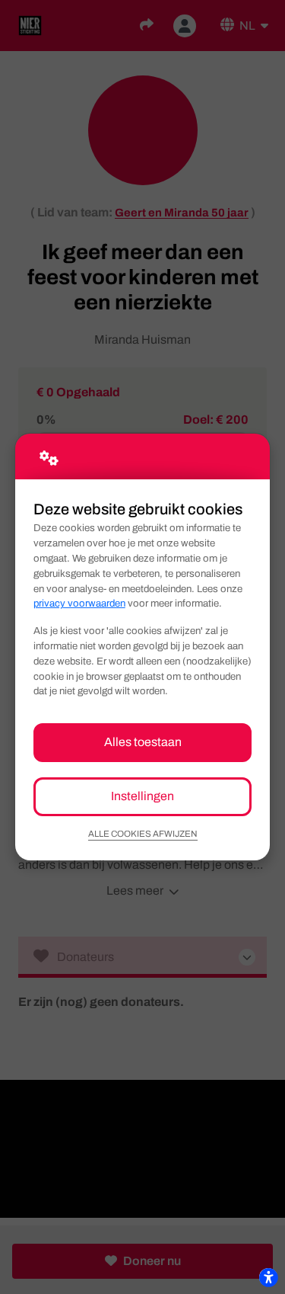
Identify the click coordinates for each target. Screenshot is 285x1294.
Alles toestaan (143, 741)
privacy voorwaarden (79, 603)
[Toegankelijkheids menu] (268, 1277)
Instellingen (142, 796)
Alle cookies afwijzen (143, 833)
